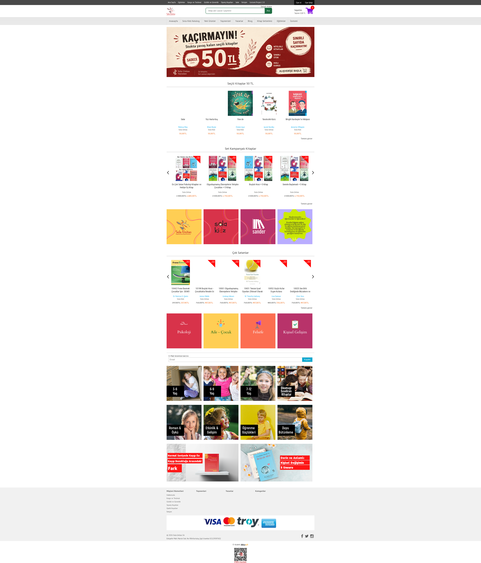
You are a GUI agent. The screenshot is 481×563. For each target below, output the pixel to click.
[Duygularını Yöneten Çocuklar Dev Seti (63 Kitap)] (294, 156)
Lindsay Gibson (204, 296)
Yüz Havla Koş (212, 119)
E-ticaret (236, 544)
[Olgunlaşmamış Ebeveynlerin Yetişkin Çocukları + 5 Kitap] (186, 156)
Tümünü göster (306, 138)
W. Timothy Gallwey (228, 296)
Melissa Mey (183, 127)
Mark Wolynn (300, 296)
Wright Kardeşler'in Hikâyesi (298, 119)
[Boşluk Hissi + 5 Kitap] (222, 156)
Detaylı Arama (266, 6)
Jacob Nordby (269, 127)
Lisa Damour (252, 296)
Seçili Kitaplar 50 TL (240, 83)
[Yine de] (240, 91)
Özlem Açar (240, 127)
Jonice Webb (180, 296)
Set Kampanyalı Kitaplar (240, 149)
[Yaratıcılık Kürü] (269, 91)
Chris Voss (276, 296)
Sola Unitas (183, 129)
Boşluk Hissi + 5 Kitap (222, 184)
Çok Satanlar (240, 253)
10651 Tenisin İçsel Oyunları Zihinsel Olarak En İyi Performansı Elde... (228, 291)
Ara (268, 11)
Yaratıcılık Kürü (269, 119)
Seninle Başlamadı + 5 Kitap (258, 184)
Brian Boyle (211, 127)
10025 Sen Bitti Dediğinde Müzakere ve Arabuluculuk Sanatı (276, 291)
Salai (183, 119)
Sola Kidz (211, 129)
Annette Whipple (297, 127)
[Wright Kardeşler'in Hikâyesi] (298, 91)
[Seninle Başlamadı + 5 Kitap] (259, 156)
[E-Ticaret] (244, 544)
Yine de (240, 119)
